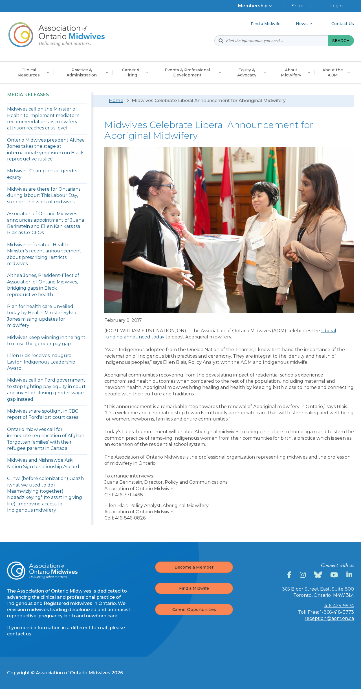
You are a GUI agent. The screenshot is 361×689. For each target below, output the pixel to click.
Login (336, 5)
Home (116, 100)
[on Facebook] (290, 575)
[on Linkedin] (350, 575)
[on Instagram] (303, 575)
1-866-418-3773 (337, 612)
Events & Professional (187, 72)
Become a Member (194, 567)
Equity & (246, 72)
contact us (19, 634)
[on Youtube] (335, 575)
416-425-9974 (339, 605)
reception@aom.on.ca (329, 618)
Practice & (82, 72)
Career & (131, 72)
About (291, 72)
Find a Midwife (194, 588)
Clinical (29, 72)
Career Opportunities (194, 609)
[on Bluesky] (318, 575)
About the (332, 72)
